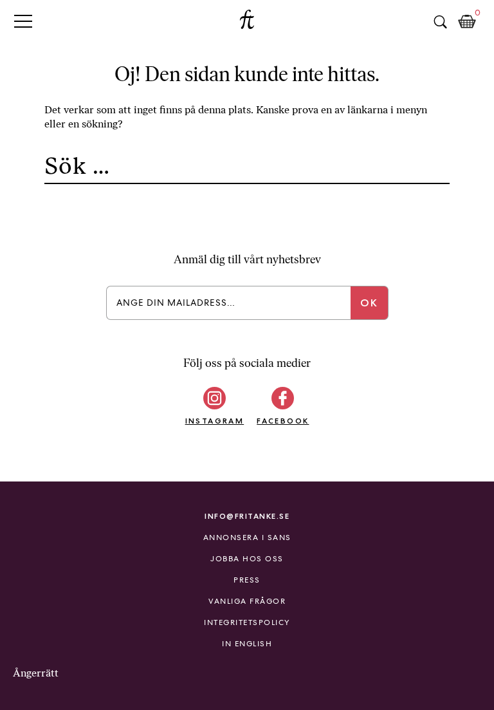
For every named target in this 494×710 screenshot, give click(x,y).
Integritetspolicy (247, 622)
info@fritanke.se (247, 516)
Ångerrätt (36, 673)
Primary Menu (23, 21)
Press (247, 580)
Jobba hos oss (247, 559)
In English (247, 644)
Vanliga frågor (247, 601)
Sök (440, 22)
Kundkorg (467, 22)
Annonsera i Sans (247, 537)
